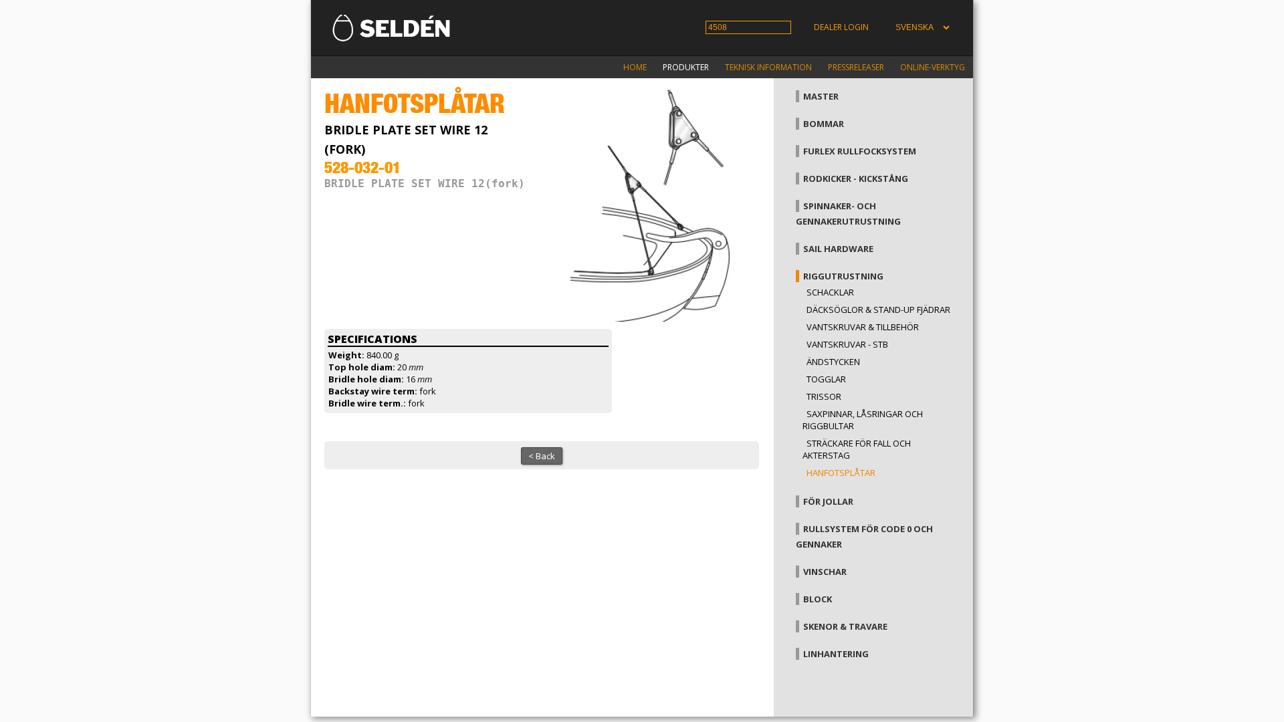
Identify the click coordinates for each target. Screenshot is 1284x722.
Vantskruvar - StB (847, 344)
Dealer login (841, 27)
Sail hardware (838, 249)
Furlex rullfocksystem (859, 151)
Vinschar (825, 572)
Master (821, 96)
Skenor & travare (845, 626)
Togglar (826, 379)
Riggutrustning (843, 276)
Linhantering (836, 654)
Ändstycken (833, 362)
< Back (541, 456)
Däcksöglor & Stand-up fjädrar (878, 310)
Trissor (824, 396)
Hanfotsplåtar (841, 473)
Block (817, 599)
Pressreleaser (856, 67)
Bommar (823, 124)
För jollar (828, 501)
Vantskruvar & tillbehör (863, 327)
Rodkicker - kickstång (855, 178)
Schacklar (830, 292)
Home (635, 67)
